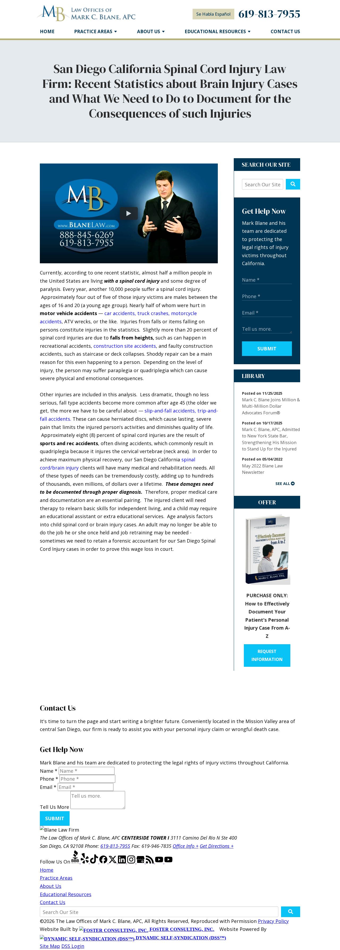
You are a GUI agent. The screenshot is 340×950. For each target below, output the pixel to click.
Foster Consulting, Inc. (181, 929)
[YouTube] (159, 861)
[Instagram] (132, 861)
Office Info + (185, 846)
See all (282, 483)
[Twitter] (113, 861)
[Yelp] (85, 861)
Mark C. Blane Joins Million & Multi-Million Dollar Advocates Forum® (271, 406)
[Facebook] (104, 861)
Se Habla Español (213, 14)
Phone (49, 779)
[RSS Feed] (150, 861)
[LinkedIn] (122, 861)
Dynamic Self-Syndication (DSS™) (180, 937)
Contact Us (285, 31)
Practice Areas (93, 31)
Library (253, 376)
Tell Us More (54, 807)
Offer (267, 502)
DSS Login (72, 946)
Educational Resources (65, 894)
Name (48, 771)
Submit (267, 348)
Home (47, 31)
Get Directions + (216, 846)
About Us (148, 31)
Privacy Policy (273, 921)
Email (48, 787)
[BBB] (76, 861)
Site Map (50, 946)
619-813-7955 (269, 13)
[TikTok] (94, 861)
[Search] (293, 184)
